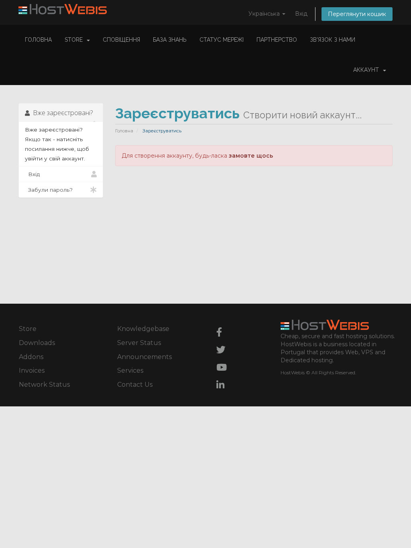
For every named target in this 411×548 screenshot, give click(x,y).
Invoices (32, 370)
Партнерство (276, 40)
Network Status (44, 384)
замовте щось (251, 155)
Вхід (301, 13)
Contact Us (135, 384)
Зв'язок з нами (332, 40)
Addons (31, 357)
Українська (264, 13)
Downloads (37, 343)
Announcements (144, 357)
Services (130, 370)
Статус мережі (221, 40)
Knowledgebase (143, 329)
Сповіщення (121, 40)
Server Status (139, 343)
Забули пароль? (49, 190)
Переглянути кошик (357, 14)
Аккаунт (367, 70)
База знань (170, 40)
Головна (38, 40)
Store (75, 40)
